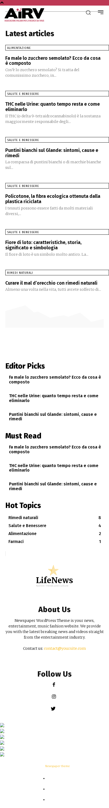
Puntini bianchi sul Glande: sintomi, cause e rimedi (51, 153)
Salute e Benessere (23, 94)
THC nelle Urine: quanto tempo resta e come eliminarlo (52, 106)
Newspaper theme (57, 766)
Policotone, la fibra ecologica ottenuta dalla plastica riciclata (52, 198)
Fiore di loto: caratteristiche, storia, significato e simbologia (43, 245)
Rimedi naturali (20, 273)
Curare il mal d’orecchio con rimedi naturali (51, 283)
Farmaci (57, 789)
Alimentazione (19, 48)
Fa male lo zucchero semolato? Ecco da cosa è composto (53, 60)
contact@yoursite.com (65, 648)
